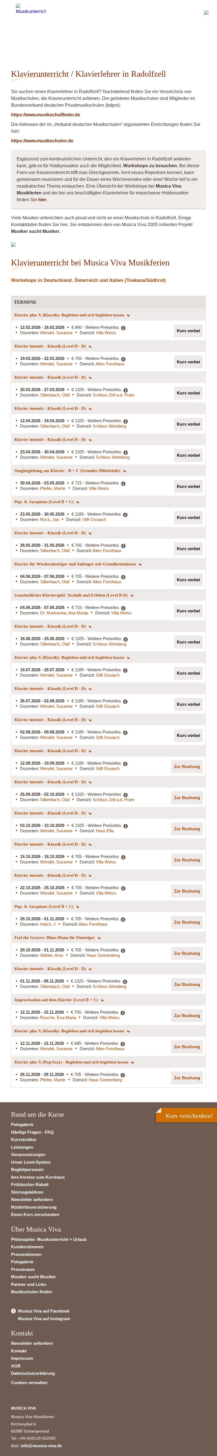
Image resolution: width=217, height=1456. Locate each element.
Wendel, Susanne (56, 332)
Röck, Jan (49, 519)
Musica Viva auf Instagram (44, 1318)
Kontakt (19, 1350)
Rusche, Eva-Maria (58, 1017)
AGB (16, 1365)
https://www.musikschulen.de (42, 140)
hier (42, 199)
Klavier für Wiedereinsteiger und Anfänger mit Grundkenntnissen (75, 564)
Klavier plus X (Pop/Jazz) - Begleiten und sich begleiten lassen (71, 1062)
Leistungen (22, 1147)
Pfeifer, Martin (53, 488)
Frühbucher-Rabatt (30, 1184)
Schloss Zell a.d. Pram (113, 395)
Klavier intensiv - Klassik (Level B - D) (50, 346)
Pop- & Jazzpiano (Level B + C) (44, 501)
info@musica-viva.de (41, 1445)
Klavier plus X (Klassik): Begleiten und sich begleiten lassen (69, 315)
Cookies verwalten (29, 1382)
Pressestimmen (26, 1254)
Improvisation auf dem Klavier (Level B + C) (56, 1000)
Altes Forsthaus (110, 363)
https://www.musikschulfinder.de (45, 114)
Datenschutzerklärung (33, 1373)
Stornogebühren (27, 1192)
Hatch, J (48, 924)
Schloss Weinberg (109, 426)
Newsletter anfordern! (47, 41)
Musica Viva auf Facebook (44, 1311)
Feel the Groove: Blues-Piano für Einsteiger (55, 937)
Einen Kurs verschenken (35, 1214)
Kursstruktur (23, 1139)
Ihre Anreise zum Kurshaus (38, 1177)
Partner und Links (28, 1284)
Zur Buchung (187, 766)
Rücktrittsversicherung (34, 1207)
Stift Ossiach (94, 519)
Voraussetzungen (28, 1154)
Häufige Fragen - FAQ (32, 1132)
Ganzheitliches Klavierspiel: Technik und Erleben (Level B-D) (71, 595)
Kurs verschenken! (189, 1115)
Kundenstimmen (27, 1246)
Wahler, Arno (51, 955)
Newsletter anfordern (32, 1199)
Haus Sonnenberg (103, 955)
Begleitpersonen (27, 1169)
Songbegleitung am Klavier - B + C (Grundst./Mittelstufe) (67, 470)
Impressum (22, 1358)
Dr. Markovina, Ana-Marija (64, 612)
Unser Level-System (31, 1162)
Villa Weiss (106, 332)
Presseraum (23, 1269)
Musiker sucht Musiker (33, 1276)
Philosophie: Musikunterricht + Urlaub (48, 1239)
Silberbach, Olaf (55, 395)
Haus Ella (105, 830)
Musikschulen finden (31, 1291)
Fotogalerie (22, 1124)
